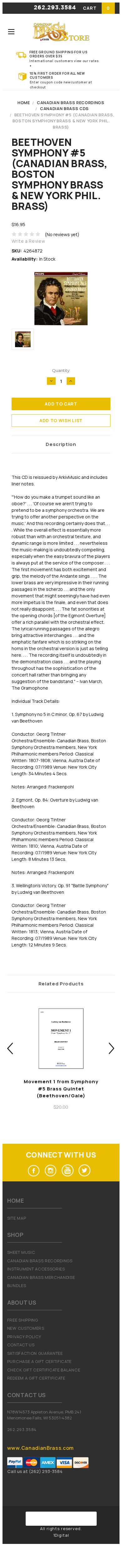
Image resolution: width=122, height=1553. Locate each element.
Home (24, 102)
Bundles (16, 1285)
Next (112, 1048)
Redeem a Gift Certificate (36, 1378)
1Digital (61, 1535)
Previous (10, 1048)
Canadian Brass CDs (64, 108)
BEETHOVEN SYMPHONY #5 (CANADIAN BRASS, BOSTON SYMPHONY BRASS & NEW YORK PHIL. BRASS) (64, 121)
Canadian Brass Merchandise (41, 1277)
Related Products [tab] (61, 983)
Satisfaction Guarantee (35, 1353)
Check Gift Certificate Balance (43, 1370)
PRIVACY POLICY (24, 1336)
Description (61, 444)
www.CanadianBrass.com (40, 1447)
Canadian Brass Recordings (70, 102)
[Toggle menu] (11, 31)
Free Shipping (22, 1320)
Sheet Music (21, 1252)
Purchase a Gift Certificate (39, 1361)
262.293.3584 (55, 7)
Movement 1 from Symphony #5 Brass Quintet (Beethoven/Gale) (61, 1088)
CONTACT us (21, 1345)
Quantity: (61, 370)
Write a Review (28, 241)
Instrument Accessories (36, 1269)
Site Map (16, 1218)
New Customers (25, 1328)
